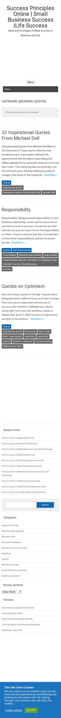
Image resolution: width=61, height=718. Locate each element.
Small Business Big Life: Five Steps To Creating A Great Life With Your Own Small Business (30, 262)
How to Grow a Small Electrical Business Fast (24, 486)
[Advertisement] (30, 56)
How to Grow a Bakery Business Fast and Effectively (27, 449)
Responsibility (16, 209)
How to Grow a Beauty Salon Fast (18, 438)
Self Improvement (21, 250)
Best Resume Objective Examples (18, 607)
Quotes (6, 182)
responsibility (50, 255)
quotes (6, 341)
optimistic (30, 336)
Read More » (50, 175)
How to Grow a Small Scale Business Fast (22, 466)
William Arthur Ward (12, 346)
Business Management (13, 531)
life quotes (30, 331)
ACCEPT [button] (31, 710)
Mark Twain (44, 331)
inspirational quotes (12, 187)
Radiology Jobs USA (12, 630)
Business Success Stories (14, 548)
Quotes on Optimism (23, 286)
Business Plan (8, 536)
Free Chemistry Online (12, 613)
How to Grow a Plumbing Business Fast (21, 481)
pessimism (42, 336)
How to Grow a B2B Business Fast (18, 454)
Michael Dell (49, 192)
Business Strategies (11, 542)
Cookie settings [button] (13, 710)
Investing (6, 553)
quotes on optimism (23, 341)
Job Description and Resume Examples (21, 624)
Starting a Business (11, 576)
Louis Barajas (9, 255)
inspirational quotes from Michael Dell (21, 192)
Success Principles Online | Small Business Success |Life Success (30, 17)
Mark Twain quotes (12, 336)
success (7, 269)
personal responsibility (30, 255)
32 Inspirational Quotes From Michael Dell (26, 135)
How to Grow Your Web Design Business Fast (24, 492)
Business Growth (10, 525)
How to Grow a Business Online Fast (19, 443)
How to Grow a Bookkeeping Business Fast (23, 460)
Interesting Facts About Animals (17, 619)
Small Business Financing (14, 570)
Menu (30, 82)
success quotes (43, 341)
